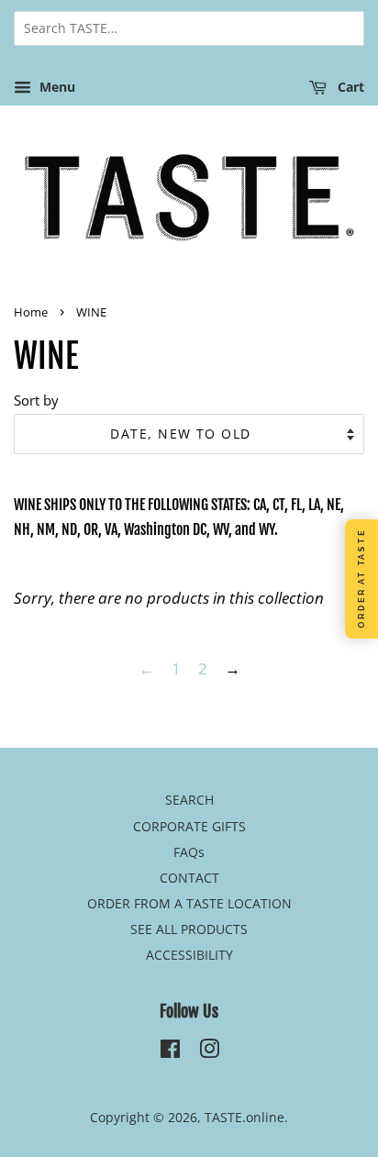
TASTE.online (244, 1117)
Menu (55, 86)
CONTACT (189, 877)
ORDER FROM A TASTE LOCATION (189, 903)
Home (31, 312)
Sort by (36, 400)
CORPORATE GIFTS (189, 826)
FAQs (189, 852)
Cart (349, 86)
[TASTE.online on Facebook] (170, 1052)
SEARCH (189, 799)
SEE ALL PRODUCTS (189, 929)
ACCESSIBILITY (189, 954)
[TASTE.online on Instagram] (209, 1052)
